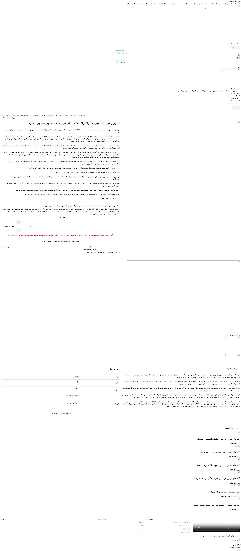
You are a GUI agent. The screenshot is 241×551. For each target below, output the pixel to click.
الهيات (114, 206)
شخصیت (69, 211)
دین (105, 211)
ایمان (88, 209)
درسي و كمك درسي (74, 206)
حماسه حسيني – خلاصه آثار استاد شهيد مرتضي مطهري (216, 505)
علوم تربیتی (63, 206)
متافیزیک (13, 211)
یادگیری (95, 214)
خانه (83, 115)
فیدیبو (141, 525)
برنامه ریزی (78, 209)
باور (84, 209)
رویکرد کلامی (77, 211)
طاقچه (141, 522)
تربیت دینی (37, 209)
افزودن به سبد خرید (8, 226)
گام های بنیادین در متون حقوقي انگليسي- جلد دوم (218, 465)
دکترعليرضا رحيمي (114, 211)
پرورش (65, 209)
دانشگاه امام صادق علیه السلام (182, 522)
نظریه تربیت (102, 214)
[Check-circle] (102, 419)
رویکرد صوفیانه (98, 211)
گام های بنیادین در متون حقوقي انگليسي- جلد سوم (218, 478)
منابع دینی (111, 214)
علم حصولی (52, 211)
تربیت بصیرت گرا (47, 209)
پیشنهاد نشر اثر (187, 528)
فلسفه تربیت (35, 211)
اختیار (106, 209)
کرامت (20, 211)
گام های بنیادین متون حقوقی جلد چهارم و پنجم (219, 452)
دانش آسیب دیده (9, 209)
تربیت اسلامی (51, 115)
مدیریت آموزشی (48, 206)
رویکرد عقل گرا (88, 211)
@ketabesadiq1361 (32, 235)
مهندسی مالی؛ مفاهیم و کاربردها (225, 492)
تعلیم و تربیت (19, 209)
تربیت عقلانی (29, 209)
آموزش (111, 209)
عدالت (63, 211)
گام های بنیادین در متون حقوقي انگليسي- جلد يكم (218, 439)
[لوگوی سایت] (223, 23)
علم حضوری (44, 211)
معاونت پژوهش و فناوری (184, 525)
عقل (59, 211)
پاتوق (141, 528)
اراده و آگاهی (95, 209)
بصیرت (71, 209)
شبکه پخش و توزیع (185, 532)
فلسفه (56, 206)
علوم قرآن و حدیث (63, 115)
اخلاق (101, 209)
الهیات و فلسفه (75, 115)
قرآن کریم (26, 211)
